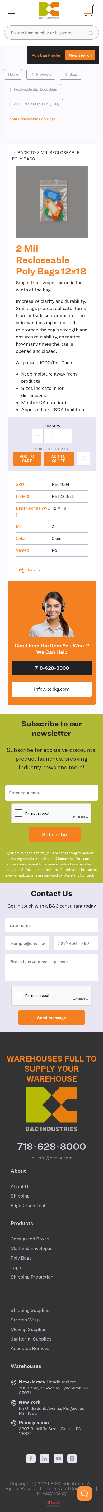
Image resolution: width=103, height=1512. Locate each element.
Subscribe (54, 834)
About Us (21, 1186)
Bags (73, 74)
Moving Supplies (28, 1329)
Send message (51, 1017)
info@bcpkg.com (51, 689)
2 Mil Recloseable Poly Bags (31, 119)
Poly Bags (21, 1258)
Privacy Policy (52, 1493)
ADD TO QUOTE (59, 458)
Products (43, 74)
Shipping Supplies (30, 1310)
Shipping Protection (32, 1277)
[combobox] (51, 32)
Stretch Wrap (25, 1319)
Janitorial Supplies (31, 1339)
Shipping (20, 1196)
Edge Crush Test (28, 1205)
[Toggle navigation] (11, 10)
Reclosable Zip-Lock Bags (35, 89)
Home (13, 74)
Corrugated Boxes (30, 1238)
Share (31, 570)
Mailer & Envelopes (32, 1248)
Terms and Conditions (69, 1488)
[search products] (90, 32)
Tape (16, 1267)
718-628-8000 (52, 668)
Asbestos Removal (31, 1348)
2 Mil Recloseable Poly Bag (36, 104)
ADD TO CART (27, 458)
